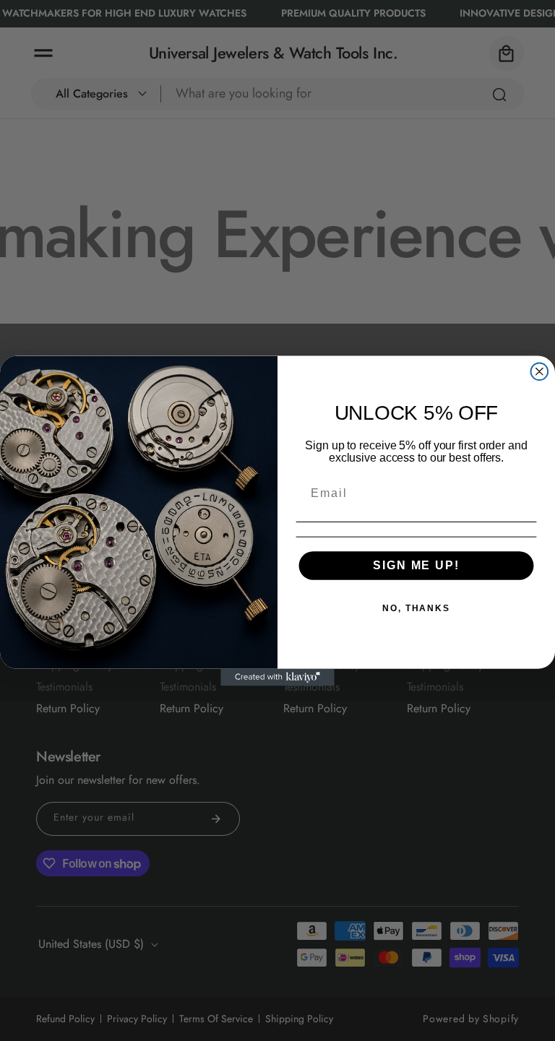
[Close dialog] (539, 371)
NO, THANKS (416, 607)
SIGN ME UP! (416, 564)
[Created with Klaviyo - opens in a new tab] (277, 677)
